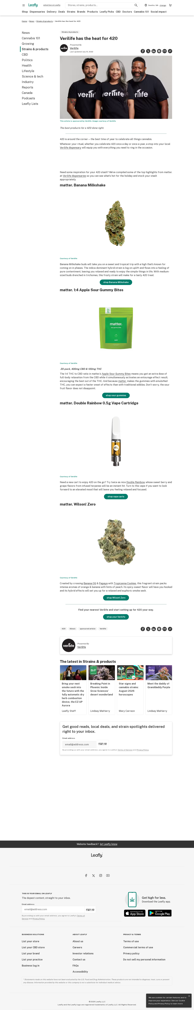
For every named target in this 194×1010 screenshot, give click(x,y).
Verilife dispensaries (74, 175)
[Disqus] (116, 798)
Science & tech (32, 76)
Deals (61, 11)
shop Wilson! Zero (116, 598)
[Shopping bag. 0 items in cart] (170, 5)
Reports (27, 87)
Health (27, 65)
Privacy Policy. (39, 919)
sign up (102, 743)
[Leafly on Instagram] (100, 875)
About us (78, 941)
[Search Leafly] (136, 5)
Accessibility (80, 971)
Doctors (127, 11)
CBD (118, 11)
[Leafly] (33, 5)
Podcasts (28, 98)
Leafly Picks (107, 11)
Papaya (103, 583)
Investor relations (83, 953)
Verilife (74, 48)
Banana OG (90, 583)
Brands (81, 11)
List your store (30, 941)
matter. (122, 381)
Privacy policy (131, 953)
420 (63, 629)
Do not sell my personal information (144, 959)
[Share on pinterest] (159, 51)
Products (92, 11)
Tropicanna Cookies (125, 583)
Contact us (79, 959)
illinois (72, 629)
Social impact (159, 11)
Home (24, 21)
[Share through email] (164, 51)
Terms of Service (125, 750)
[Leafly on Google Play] (160, 913)
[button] (170, 51)
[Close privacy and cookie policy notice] (189, 996)
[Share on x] (148, 51)
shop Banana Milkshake (116, 282)
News (31, 21)
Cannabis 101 (141, 11)
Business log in (30, 965)
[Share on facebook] (143, 51)
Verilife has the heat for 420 (67, 21)
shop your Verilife (116, 617)
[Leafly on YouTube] (108, 875)
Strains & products (44, 21)
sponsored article (87, 629)
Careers (77, 947)
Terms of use (131, 941)
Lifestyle (28, 71)
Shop (25, 11)
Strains (71, 11)
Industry (28, 82)
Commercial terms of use (138, 947)
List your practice (32, 959)
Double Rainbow (135, 482)
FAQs (76, 965)
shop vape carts (116, 496)
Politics (27, 60)
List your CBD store (33, 947)
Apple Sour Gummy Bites (116, 373)
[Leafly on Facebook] (86, 875)
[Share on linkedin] (154, 51)
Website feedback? (97, 844)
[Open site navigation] (23, 5)
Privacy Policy (164, 1004)
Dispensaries (37, 11)
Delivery (52, 11)
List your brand (31, 953)
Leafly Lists (30, 104)
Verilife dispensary (70, 147)
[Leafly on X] (93, 875)
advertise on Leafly (51, 5)
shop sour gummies (116, 395)
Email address (68, 738)
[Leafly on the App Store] (135, 913)
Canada (27, 93)
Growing (28, 44)
